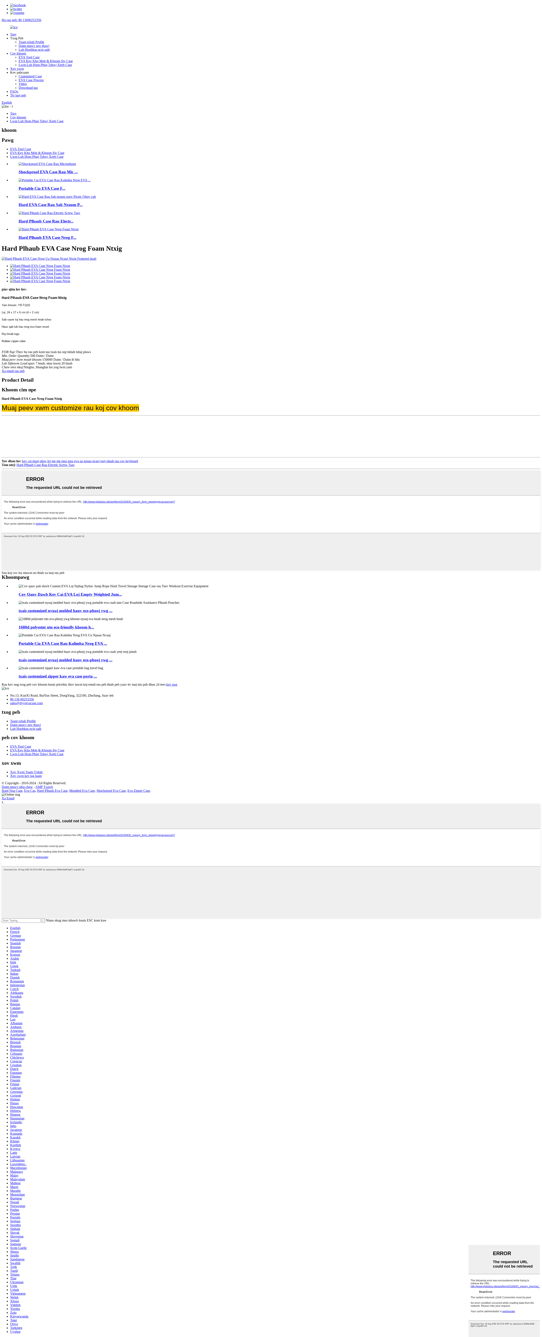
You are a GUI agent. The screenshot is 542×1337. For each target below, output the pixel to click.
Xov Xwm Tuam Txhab (26, 772)
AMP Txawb (44, 787)
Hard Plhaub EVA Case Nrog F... (47, 237)
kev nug (171, 684)
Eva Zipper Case (138, 790)
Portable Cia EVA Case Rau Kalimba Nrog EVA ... (63, 643)
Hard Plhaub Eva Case (52, 790)
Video (23, 84)
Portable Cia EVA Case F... (42, 188)
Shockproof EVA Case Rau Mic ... (48, 172)
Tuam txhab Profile (31, 42)
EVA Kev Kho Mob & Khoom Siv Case (46, 61)
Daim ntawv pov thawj (34, 46)
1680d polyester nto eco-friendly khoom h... (56, 627)
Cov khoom (18, 53)
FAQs (14, 91)
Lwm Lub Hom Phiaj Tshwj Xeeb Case (45, 65)
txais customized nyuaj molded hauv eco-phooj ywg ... (65, 610)
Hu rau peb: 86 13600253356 (21, 20)
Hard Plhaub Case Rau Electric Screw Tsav (46, 465)
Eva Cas (29, 790)
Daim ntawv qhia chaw (17, 787)
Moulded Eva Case (82, 790)
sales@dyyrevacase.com (26, 703)
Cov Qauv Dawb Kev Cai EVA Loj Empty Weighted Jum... (70, 594)
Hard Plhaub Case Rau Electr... (46, 221)
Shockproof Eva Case (111, 790)
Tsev (13, 34)
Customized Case (30, 76)
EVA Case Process (31, 80)
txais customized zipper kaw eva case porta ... (58, 676)
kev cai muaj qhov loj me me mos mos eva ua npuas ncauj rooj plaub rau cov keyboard (80, 461)
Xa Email (8, 798)
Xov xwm (17, 68)
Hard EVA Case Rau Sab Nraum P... (51, 204)
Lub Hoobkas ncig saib (34, 49)
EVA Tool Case (29, 57)
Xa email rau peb (13, 371)
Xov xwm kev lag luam (26, 776)
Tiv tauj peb (18, 95)
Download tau (28, 87)
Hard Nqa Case (12, 790)
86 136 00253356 (22, 699)
